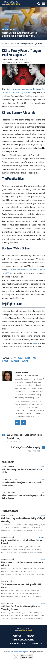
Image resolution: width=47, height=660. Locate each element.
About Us (17, 636)
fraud (35, 343)
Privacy (30, 636)
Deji (20, 358)
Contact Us (36, 644)
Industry (42, 515)
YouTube (26, 361)
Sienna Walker (7, 59)
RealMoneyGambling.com (18, 652)
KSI (35, 358)
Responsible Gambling (23, 640)
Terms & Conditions (16, 644)
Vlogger (15, 361)
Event (43, 466)
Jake (28, 358)
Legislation (41, 537)
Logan (5, 361)
